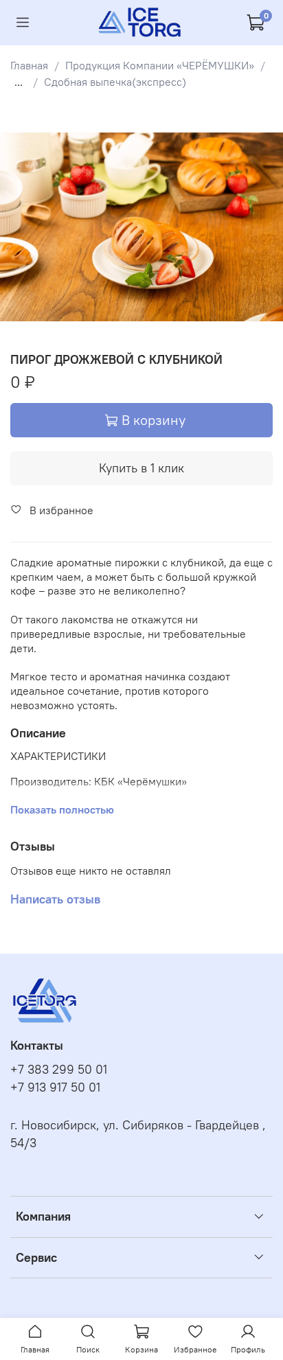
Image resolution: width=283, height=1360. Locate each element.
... (18, 82)
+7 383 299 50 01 (58, 1069)
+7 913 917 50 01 (55, 1087)
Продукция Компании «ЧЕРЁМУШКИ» (159, 65)
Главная (29, 65)
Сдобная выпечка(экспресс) (115, 82)
